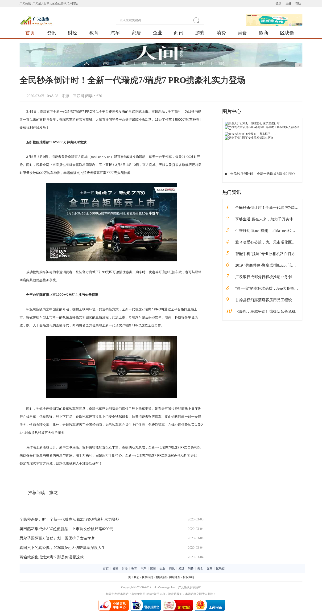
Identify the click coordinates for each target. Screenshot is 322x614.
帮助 (298, 3)
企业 (157, 32)
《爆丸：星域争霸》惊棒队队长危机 (265, 311)
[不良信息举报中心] (114, 601)
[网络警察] (146, 601)
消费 (221, 32)
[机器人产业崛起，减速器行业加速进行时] (252, 123)
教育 (94, 32)
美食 (242, 32)
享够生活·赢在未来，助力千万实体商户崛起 (271, 219)
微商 (263, 32)
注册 (288, 3)
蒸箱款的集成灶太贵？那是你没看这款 (52, 557)
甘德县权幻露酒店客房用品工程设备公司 (269, 300)
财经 (72, 32)
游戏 (200, 32)
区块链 (287, 32)
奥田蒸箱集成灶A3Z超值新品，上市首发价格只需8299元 (66, 529)
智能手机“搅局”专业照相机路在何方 (265, 254)
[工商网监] (210, 601)
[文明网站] (178, 601)
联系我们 (147, 577)
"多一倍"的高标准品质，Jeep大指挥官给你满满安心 (278, 288)
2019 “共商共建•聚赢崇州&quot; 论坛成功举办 (273, 265)
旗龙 (53, 492)
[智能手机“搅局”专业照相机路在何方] (249, 137)
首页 (30, 32)
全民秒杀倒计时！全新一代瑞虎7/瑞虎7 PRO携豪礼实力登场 (70, 519)
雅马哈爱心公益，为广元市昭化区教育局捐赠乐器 (276, 242)
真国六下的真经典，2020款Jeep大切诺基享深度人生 (62, 548)
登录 (278, 3)
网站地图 (174, 577)
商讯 (178, 32)
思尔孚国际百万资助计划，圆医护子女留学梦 (57, 538)
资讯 (51, 32)
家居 (136, 32)
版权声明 (188, 577)
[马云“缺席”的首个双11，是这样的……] (250, 134)
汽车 (115, 32)
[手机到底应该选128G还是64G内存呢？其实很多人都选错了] (262, 127)
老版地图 (161, 577)
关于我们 (133, 577)
